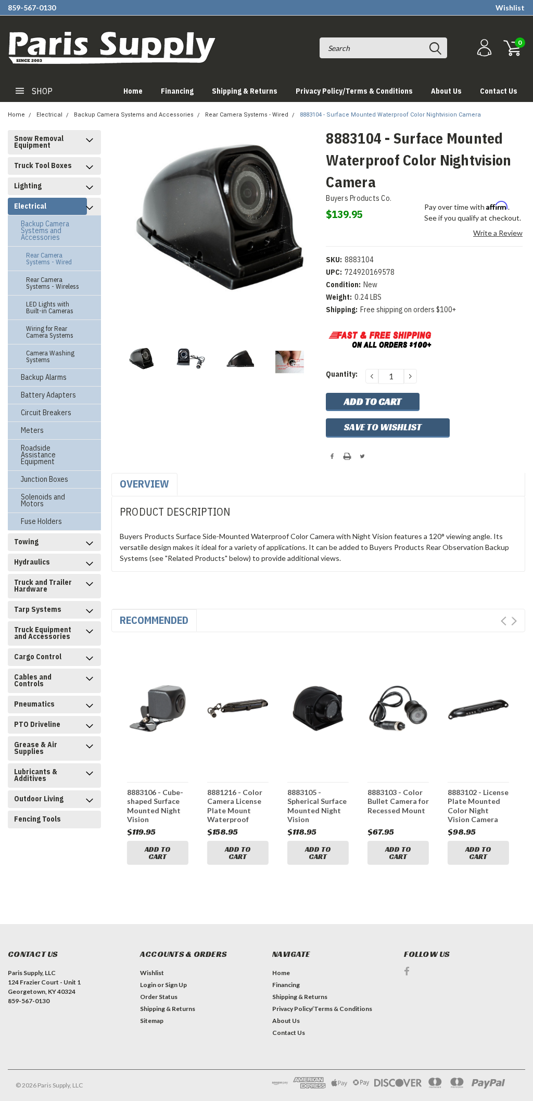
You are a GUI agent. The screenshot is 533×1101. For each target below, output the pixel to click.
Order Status (158, 997)
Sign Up (176, 985)
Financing (177, 91)
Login (148, 985)
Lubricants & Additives (35, 775)
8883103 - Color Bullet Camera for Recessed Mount (398, 801)
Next (514, 621)
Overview (144, 484)
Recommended (154, 620)
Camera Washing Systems (50, 356)
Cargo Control (37, 656)
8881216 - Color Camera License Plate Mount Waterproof (234, 806)
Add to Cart (158, 852)
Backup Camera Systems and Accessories (134, 114)
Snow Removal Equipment (39, 142)
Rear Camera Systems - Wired (246, 114)
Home (133, 91)
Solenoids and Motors (43, 500)
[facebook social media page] (406, 971)
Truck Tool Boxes (43, 165)
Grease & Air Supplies (35, 748)
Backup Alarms (44, 377)
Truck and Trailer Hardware (43, 586)
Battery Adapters (48, 395)
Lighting (28, 185)
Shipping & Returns (244, 91)
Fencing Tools (37, 819)
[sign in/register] (483, 48)
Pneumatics (34, 704)
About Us (446, 91)
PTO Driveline (37, 724)
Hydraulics (32, 562)
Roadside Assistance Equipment (38, 454)
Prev (503, 621)
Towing (26, 541)
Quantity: (342, 374)
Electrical (49, 114)
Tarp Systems (37, 609)
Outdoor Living (39, 798)
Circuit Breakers (46, 412)
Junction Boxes (44, 479)
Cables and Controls (33, 680)
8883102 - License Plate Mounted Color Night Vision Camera (478, 806)
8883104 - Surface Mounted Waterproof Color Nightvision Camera (390, 114)
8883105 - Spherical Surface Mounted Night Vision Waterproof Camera (317, 806)
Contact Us (498, 91)
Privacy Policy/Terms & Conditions (354, 91)
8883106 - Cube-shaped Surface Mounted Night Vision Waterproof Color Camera (155, 806)
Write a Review (498, 232)
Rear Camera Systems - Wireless (52, 283)
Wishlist (510, 7)
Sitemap (151, 1021)
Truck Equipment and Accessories (42, 633)
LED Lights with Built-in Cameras (49, 307)
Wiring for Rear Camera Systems (49, 332)
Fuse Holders (41, 521)
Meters (32, 430)
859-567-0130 (32, 7)
